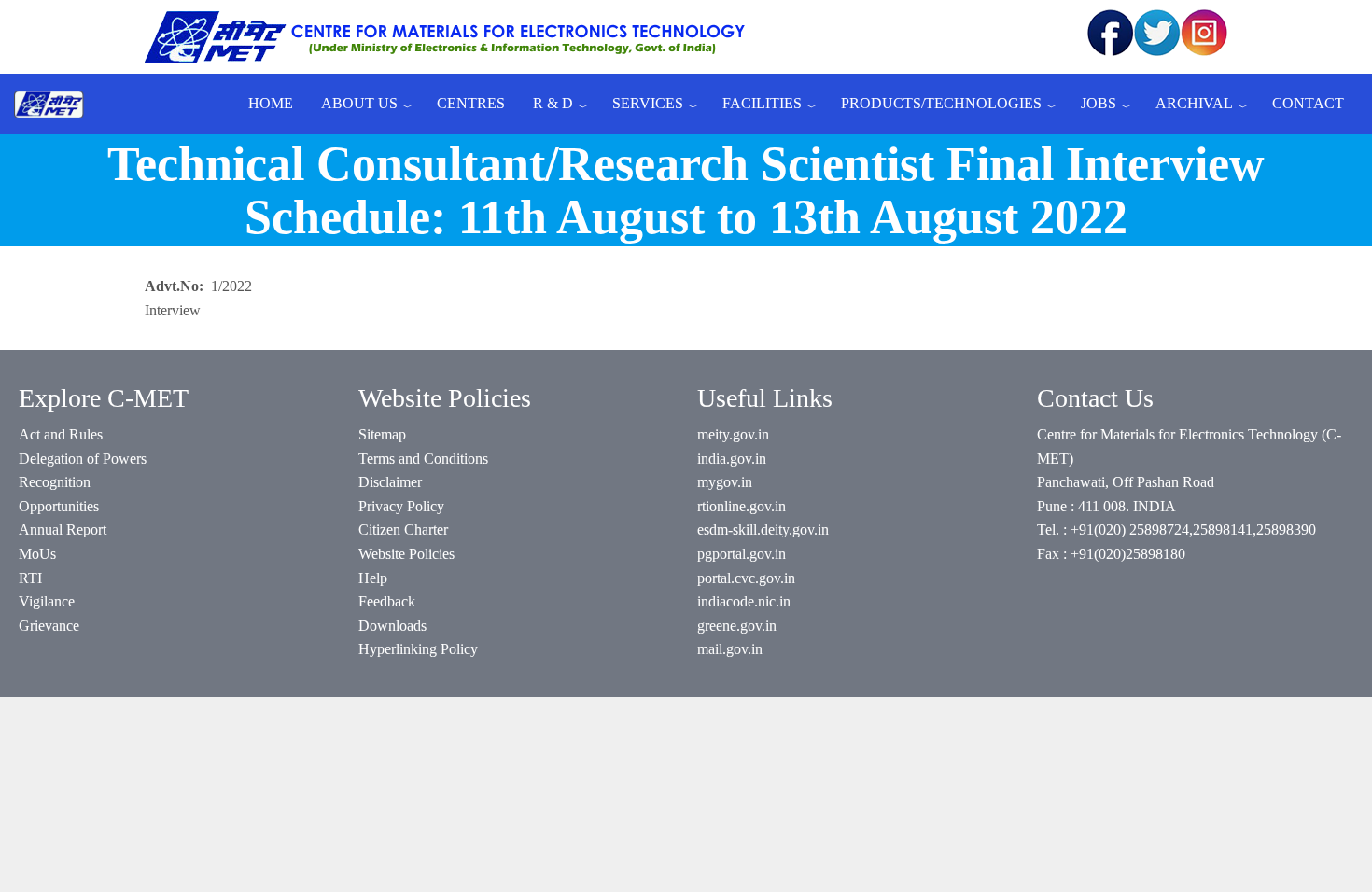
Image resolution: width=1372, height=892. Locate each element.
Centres (471, 103)
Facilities (762, 103)
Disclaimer (390, 482)
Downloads (392, 626)
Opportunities (59, 506)
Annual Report (62, 529)
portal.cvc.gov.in (746, 578)
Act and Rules (61, 434)
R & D (553, 103)
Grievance (49, 626)
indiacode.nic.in (744, 601)
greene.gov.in (737, 626)
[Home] (56, 103)
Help (372, 578)
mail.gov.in (730, 649)
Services (647, 103)
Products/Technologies (941, 103)
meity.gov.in (733, 434)
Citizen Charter (403, 529)
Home (270, 103)
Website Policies (406, 554)
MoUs (37, 554)
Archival (1194, 103)
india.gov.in (731, 459)
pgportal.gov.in (741, 554)
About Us (359, 103)
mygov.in (724, 482)
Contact (1308, 103)
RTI (30, 578)
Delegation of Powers (83, 459)
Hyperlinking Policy (418, 649)
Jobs (1098, 103)
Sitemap (382, 434)
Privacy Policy (401, 506)
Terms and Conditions (423, 459)
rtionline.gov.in (741, 506)
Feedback (386, 601)
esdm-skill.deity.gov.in (763, 529)
